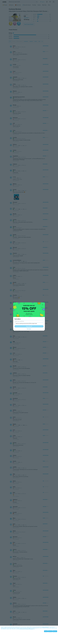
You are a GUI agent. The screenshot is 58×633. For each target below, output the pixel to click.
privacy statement (45, 626)
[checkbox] (14, 323)
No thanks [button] (29, 329)
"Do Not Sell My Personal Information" (26, 628)
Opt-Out (50, 631)
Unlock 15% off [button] (29, 326)
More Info (54, 631)
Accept (46, 631)
